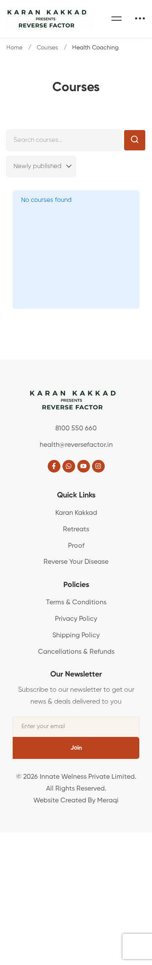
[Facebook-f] (54, 466)
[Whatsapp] (68, 466)
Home (14, 48)
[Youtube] (83, 466)
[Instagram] (98, 466)
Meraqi (108, 800)
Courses (47, 48)
